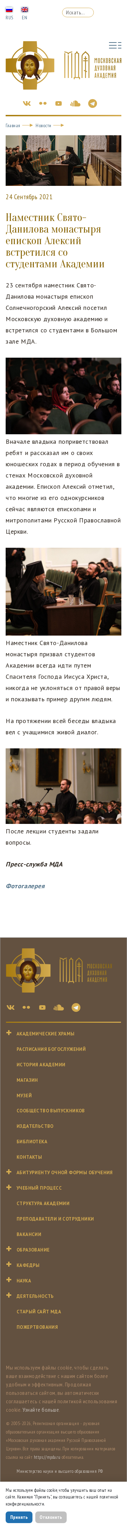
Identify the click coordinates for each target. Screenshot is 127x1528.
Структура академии (43, 1204)
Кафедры (28, 1265)
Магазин (27, 1080)
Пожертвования (37, 1327)
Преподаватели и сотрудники (55, 1219)
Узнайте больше (41, 1409)
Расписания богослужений (51, 1049)
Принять (19, 1517)
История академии (41, 1065)
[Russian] (9, 9)
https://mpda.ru (47, 1457)
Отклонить (51, 1517)
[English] (25, 9)
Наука (24, 1281)
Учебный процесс (39, 1188)
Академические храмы (46, 1034)
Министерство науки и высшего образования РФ (60, 1471)
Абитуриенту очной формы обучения (65, 1173)
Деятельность (35, 1296)
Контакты (29, 1157)
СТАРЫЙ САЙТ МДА (39, 1312)
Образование (33, 1250)
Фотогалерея (25, 886)
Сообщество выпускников (51, 1111)
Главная (13, 125)
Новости (44, 125)
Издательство (35, 1126)
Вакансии (29, 1234)
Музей (24, 1096)
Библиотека (32, 1142)
